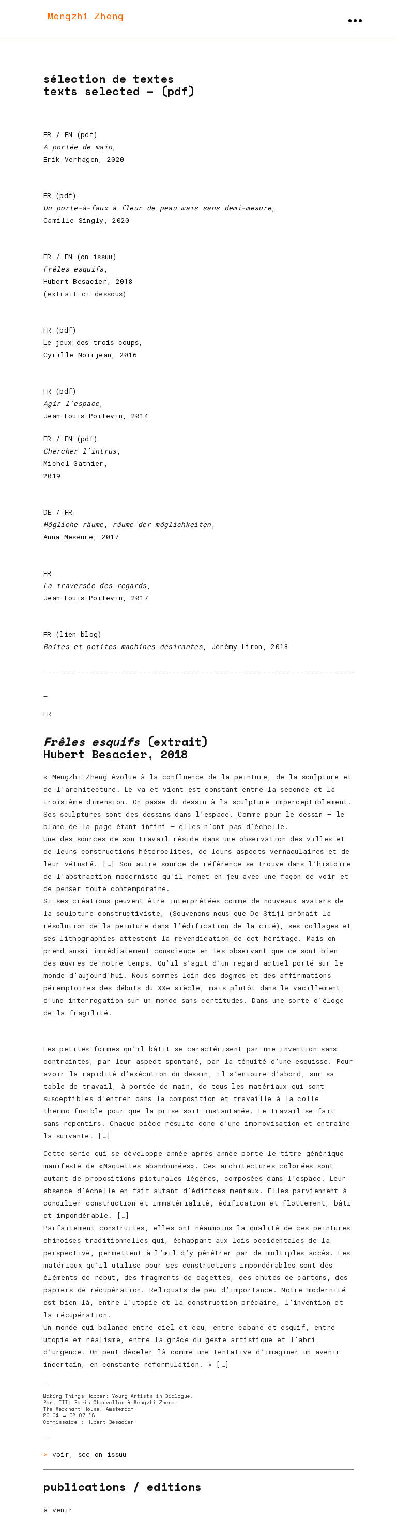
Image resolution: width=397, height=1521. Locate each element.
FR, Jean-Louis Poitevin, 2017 (97, 585)
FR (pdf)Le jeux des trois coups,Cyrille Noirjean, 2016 (93, 342)
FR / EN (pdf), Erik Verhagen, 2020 (83, 147)
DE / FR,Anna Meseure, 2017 (129, 524)
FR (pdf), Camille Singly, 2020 (159, 208)
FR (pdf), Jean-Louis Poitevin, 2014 (95, 403)
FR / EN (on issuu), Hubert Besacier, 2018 (88, 269)
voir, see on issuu (89, 1454)
